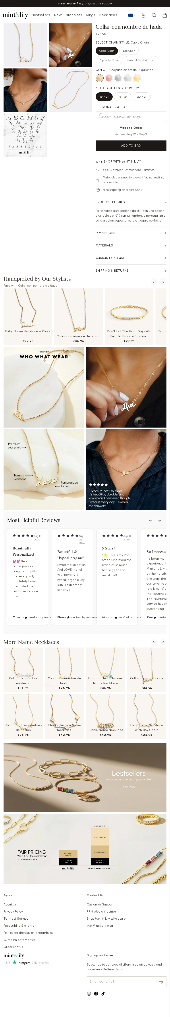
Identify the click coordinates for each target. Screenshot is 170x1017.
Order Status (13, 947)
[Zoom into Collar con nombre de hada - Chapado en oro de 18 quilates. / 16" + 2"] (25, 45)
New (58, 15)
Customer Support (100, 904)
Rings (90, 15)
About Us (10, 904)
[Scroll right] (162, 281)
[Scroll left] (154, 281)
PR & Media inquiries (101, 911)
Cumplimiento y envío (19, 940)
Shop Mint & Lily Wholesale (106, 918)
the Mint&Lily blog (100, 926)
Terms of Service (16, 918)
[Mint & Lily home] (15, 15)
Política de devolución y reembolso (28, 933)
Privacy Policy (13, 911)
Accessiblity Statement (21, 926)
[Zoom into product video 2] (70, 45)
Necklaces (108, 15)
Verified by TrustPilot (42, 617)
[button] (164, 15)
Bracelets (74, 15)
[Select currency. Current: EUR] (131, 15)
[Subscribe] (161, 981)
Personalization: (112, 107)
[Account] (143, 15)
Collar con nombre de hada (38, 286)
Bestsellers (41, 15)
